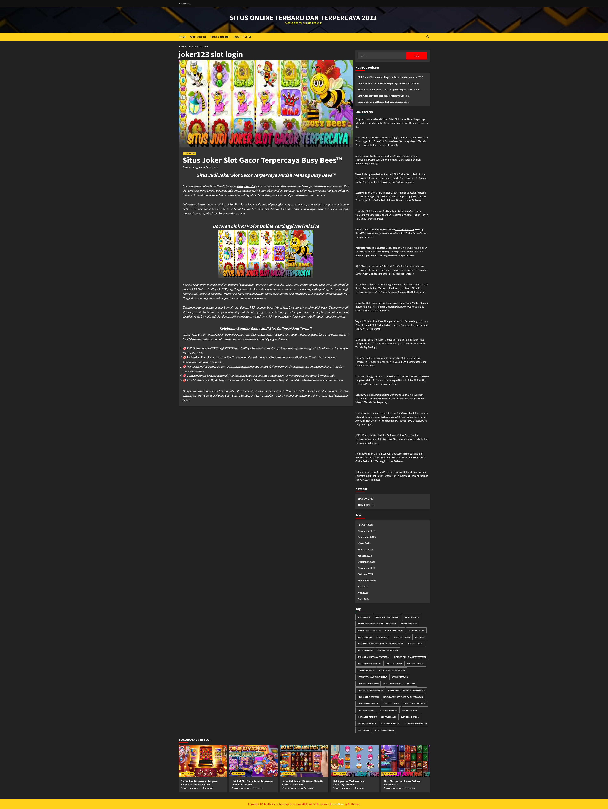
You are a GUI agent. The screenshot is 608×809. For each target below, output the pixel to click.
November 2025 (366, 530)
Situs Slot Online (398, 119)
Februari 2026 (365, 524)
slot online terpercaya (416, 724)
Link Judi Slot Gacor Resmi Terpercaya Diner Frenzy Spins (388, 83)
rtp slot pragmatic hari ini (392, 670)
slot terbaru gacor (384, 730)
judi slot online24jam (387, 650)
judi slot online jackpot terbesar (410, 657)
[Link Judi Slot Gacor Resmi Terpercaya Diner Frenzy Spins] (253, 761)
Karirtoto (360, 247)
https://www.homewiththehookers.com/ (268, 316)
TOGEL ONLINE (242, 37)
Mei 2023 (363, 592)
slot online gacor (410, 717)
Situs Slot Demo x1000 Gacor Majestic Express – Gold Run (389, 89)
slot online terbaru (390, 724)
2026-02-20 (208, 788)
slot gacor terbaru (209, 209)
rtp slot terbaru (400, 677)
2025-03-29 (360, 788)
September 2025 (367, 537)
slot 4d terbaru (409, 710)
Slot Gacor (379, 339)
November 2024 (366, 568)
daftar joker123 (411, 617)
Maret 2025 (364, 543)
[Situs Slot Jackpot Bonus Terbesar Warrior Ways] (405, 761)
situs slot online (391, 704)
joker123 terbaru (402, 637)
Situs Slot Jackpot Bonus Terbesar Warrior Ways (384, 101)
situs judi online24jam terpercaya (399, 684)
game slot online (416, 630)
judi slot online (365, 650)
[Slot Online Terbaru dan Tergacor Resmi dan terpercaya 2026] (203, 761)
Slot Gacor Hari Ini (404, 229)
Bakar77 (360, 472)
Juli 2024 (363, 586)
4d (372, 376)
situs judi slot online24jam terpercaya (406, 690)
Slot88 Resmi (390, 435)
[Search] (428, 36)
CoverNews (337, 803)
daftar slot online (394, 630)
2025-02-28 (213, 167)
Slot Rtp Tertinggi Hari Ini (195, 167)
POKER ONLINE (220, 37)
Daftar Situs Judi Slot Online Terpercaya (391, 155)
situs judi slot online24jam (370, 690)
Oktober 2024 (365, 574)
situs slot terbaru (388, 710)
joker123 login (365, 637)
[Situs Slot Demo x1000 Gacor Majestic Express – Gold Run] (304, 761)
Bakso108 (360, 394)
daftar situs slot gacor (369, 630)
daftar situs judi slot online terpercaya (377, 624)
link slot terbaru (394, 664)
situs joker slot (246, 186)
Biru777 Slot (362, 358)
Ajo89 (358, 266)
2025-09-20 (310, 788)
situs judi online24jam (368, 684)
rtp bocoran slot (366, 670)
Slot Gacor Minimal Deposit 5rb (402, 192)
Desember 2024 (366, 561)
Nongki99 (360, 453)
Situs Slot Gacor (368, 302)
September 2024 (367, 580)
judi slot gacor (415, 644)
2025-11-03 (259, 788)
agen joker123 (364, 617)
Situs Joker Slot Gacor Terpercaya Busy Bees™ (262, 160)
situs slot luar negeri (368, 704)
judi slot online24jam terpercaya (373, 657)
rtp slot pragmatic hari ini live (372, 677)
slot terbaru (364, 730)
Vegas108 (360, 284)
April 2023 (363, 598)
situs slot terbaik (366, 710)
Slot (396, 174)
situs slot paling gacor (415, 704)
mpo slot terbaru (415, 664)
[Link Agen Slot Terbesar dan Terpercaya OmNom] (355, 761)
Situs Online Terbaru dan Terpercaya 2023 (303, 17)
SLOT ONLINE (198, 37)
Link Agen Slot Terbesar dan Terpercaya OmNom (384, 95)
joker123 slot (382, 637)
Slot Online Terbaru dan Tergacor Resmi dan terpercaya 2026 (390, 77)
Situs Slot (365, 211)
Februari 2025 (365, 549)
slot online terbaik (367, 724)
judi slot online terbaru (369, 664)
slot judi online (388, 717)
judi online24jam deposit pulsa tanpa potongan (380, 644)
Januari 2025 (365, 555)
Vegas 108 (361, 321)
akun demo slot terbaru (387, 617)
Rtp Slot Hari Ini (374, 137)
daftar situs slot (409, 624)
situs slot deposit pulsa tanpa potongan (403, 697)
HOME (182, 37)
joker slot (420, 637)
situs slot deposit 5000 (368, 697)
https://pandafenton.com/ (373, 413)
